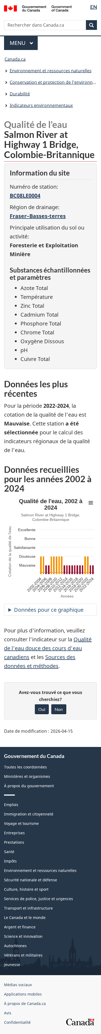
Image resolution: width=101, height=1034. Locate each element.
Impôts (10, 861)
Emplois (11, 804)
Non (59, 709)
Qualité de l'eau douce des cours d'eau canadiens (48, 648)
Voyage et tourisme (21, 823)
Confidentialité (17, 1022)
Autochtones (15, 945)
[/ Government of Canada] (38, 8)
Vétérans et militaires (23, 955)
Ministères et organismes (27, 776)
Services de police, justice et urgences (38, 898)
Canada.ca (15, 59)
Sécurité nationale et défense (30, 879)
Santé (9, 851)
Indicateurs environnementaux (41, 105)
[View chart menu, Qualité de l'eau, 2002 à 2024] (91, 503)
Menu (24, 42)
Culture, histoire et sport (26, 889)
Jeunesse (12, 964)
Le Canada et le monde (25, 917)
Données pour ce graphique (48, 609)
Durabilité (20, 94)
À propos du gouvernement (29, 785)
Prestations (14, 842)
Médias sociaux (18, 984)
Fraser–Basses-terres (38, 216)
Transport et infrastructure (28, 908)
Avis (7, 1012)
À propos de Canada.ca (25, 1003)
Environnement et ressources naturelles (51, 71)
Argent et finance (20, 926)
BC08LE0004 (25, 195)
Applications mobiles (23, 994)
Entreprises (14, 832)
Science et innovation (23, 936)
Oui (41, 709)
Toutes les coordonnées (25, 767)
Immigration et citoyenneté (28, 814)
